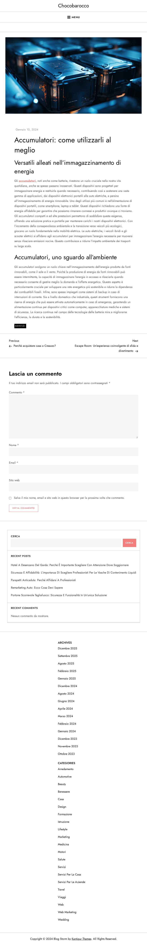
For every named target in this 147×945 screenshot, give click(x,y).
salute (61, 859)
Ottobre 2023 (66, 754)
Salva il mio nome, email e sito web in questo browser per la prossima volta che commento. (69, 498)
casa (61, 799)
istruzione (63, 822)
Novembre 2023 (68, 746)
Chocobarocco (73, 5)
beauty (62, 784)
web (61, 905)
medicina (63, 844)
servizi (20, 326)
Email (13, 463)
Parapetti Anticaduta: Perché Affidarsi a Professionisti (43, 580)
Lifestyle (62, 829)
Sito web (14, 480)
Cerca (15, 536)
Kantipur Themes (81, 939)
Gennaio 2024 (67, 731)
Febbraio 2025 (67, 671)
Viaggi (62, 897)
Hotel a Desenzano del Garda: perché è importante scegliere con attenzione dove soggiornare (70, 565)
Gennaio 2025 (67, 678)
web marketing (67, 912)
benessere (64, 792)
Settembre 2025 (67, 656)
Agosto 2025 (66, 663)
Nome (14, 445)
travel (61, 889)
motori (62, 852)
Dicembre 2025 (67, 648)
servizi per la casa (69, 874)
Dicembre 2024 (67, 686)
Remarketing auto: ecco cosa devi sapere (37, 588)
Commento (17, 392)
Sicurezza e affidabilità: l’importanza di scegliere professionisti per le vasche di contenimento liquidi (73, 572)
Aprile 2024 (65, 709)
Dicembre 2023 (67, 739)
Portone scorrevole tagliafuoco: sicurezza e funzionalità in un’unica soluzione (59, 595)
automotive (65, 777)
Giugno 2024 (66, 701)
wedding (63, 920)
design (62, 807)
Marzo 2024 (65, 716)
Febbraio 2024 (67, 724)
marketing (64, 837)
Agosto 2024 (66, 693)
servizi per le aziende (71, 882)
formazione (65, 814)
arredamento (66, 769)
